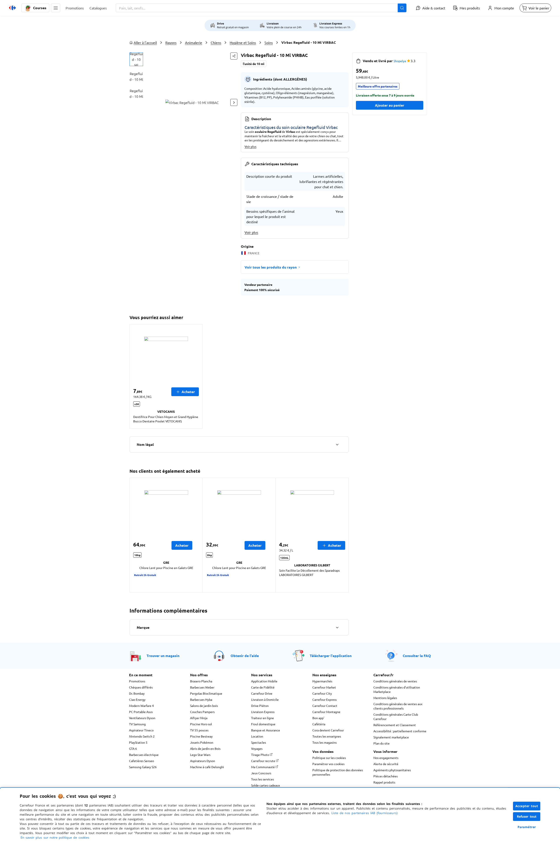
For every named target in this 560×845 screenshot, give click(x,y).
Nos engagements (385, 758)
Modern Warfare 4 (141, 706)
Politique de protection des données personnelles (337, 772)
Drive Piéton (260, 706)
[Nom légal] (337, 444)
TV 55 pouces (199, 730)
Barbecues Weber (202, 687)
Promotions (137, 681)
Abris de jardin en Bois (205, 748)
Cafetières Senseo (141, 761)
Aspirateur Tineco (141, 730)
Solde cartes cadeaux (265, 785)
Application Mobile (264, 681)
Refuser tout (527, 816)
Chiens (216, 42)
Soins (268, 42)
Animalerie (193, 42)
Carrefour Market (324, 687)
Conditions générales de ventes (395, 681)
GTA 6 (133, 748)
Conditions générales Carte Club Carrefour (395, 716)
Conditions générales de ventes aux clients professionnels (397, 706)
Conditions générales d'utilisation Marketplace (396, 689)
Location (257, 736)
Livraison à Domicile (265, 699)
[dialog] (280, 816)
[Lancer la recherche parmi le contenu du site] (402, 8)
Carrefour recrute (263, 761)
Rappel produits (384, 782)
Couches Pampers (202, 712)
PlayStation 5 (138, 742)
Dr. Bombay (137, 693)
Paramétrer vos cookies (328, 764)
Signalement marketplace (391, 737)
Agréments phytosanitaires (392, 770)
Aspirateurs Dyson (202, 761)
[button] (55, 8)
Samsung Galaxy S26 (143, 767)
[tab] (136, 59)
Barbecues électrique (144, 755)
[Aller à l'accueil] (12, 8)
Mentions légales (385, 698)
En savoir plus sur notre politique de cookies (55, 837)
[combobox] (261, 8)
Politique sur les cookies (329, 758)
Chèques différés (141, 687)
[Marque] (337, 627)
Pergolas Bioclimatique (206, 693)
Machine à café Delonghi (207, 767)
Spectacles (258, 742)
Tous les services (262, 779)
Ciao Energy (137, 699)
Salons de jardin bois (204, 706)
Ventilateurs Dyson (142, 718)
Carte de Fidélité (263, 687)
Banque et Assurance (265, 730)
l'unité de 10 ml (253, 64)
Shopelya (400, 61)
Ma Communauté (263, 767)
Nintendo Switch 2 (142, 736)
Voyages (256, 748)
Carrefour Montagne (326, 712)
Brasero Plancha (201, 681)
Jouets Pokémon (201, 742)
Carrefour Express (324, 699)
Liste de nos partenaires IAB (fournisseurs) (364, 813)
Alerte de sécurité (385, 764)
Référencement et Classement (394, 725)
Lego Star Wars (200, 755)
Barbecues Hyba (201, 699)
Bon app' (318, 718)
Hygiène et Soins (243, 42)
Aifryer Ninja (198, 718)
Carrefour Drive (261, 693)
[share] (233, 56)
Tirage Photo (260, 755)
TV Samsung (137, 724)
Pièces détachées (385, 776)
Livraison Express (263, 712)
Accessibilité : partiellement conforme (399, 731)
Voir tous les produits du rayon (271, 267)
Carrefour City (322, 693)
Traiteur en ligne (262, 718)
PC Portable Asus (141, 712)
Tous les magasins (324, 742)
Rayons (171, 42)
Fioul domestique (263, 724)
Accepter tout (526, 806)
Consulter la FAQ (417, 655)
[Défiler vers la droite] (233, 102)
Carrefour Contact (324, 706)
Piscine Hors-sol (201, 724)
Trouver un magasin (163, 655)
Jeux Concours (261, 773)
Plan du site (381, 743)
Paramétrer (527, 827)
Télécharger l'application (331, 655)
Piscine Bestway (201, 736)
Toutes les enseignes (326, 736)
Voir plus (250, 146)
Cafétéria (318, 724)
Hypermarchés (322, 681)
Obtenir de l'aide (245, 655)
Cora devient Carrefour (328, 730)
